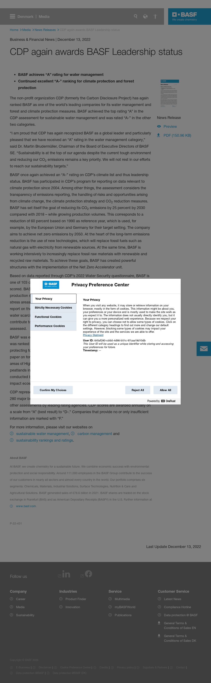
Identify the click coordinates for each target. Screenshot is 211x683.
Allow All (165, 390)
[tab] (53, 298)
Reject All (138, 390)
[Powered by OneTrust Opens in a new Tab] (163, 401)
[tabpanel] (130, 327)
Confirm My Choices (53, 390)
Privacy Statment (93, 335)
